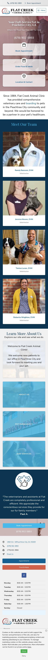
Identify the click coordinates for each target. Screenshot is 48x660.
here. (29, 647)
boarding (31, 103)
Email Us (10, 554)
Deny (24, 656)
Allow (24, 651)
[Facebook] (24, 575)
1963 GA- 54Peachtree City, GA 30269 (21, 542)
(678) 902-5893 (24, 38)
